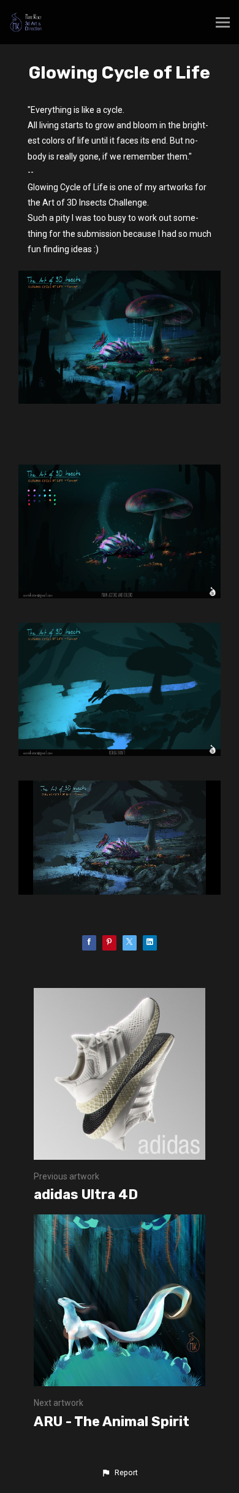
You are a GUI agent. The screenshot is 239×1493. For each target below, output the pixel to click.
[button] (119, 1472)
